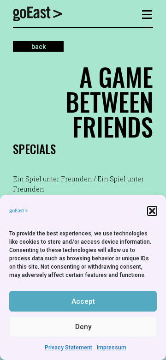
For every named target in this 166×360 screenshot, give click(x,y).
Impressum (111, 347)
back (38, 46)
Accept (83, 301)
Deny (83, 327)
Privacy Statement (68, 347)
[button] (152, 211)
